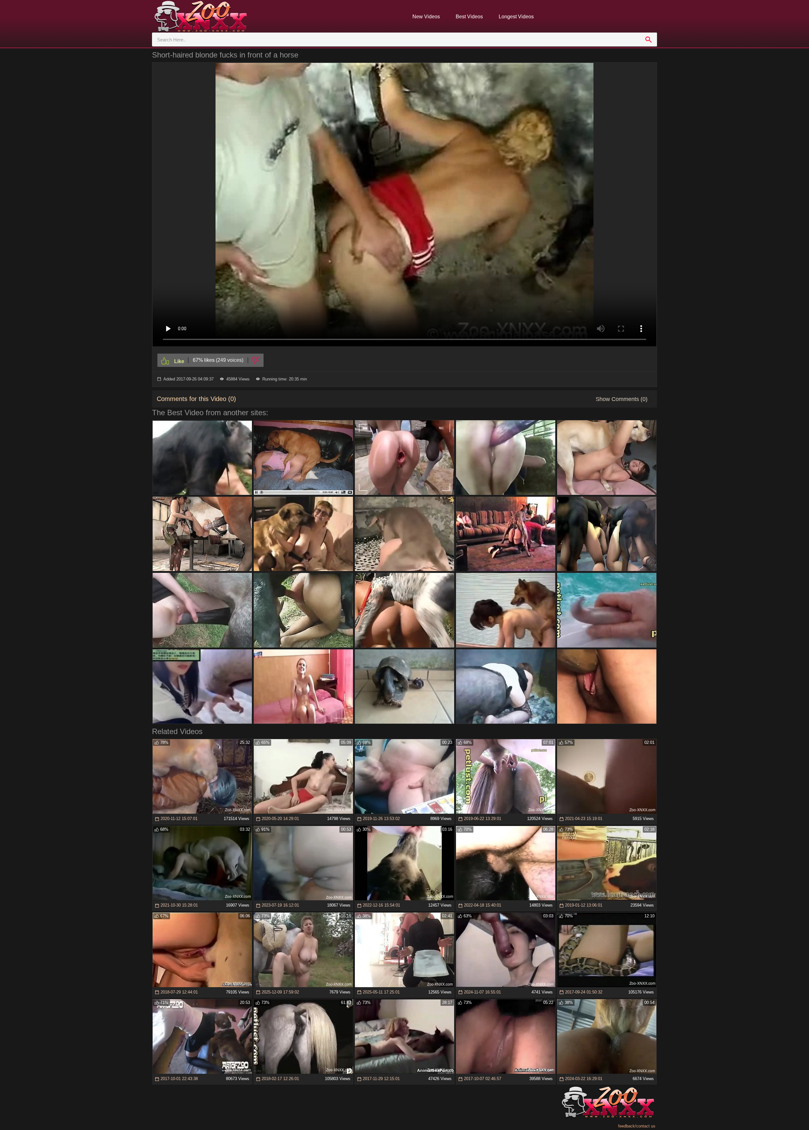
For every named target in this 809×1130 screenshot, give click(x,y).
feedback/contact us (636, 1126)
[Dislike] (256, 360)
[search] (648, 39)
